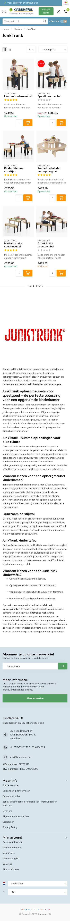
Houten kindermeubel (18, 96)
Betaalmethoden (12, 796)
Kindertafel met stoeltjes (14, 170)
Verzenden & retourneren (16, 790)
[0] (65, 11)
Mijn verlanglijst (11, 858)
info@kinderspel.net (20, 757)
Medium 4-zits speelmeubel (13, 245)
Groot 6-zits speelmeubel (46, 245)
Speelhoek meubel (50, 96)
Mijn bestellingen (12, 847)
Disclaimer (8, 822)
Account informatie (13, 842)
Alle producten (11, 869)
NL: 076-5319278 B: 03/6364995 (27, 747)
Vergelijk (7, 864)
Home (6, 29)
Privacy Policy (10, 827)
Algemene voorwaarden (16, 816)
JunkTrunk (32, 29)
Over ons (7, 811)
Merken (18, 29)
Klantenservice (35, 698)
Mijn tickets (9, 853)
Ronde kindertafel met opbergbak (49, 170)
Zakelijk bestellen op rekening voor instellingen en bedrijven (30, 803)
